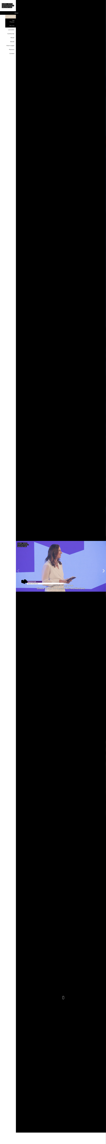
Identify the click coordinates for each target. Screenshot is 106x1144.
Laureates (11, 30)
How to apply (10, 45)
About (16, 13)
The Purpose (12, 21)
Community (10, 33)
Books (12, 41)
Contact (11, 53)
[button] (18, 571)
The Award (11, 16)
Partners (11, 49)
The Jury (11, 25)
